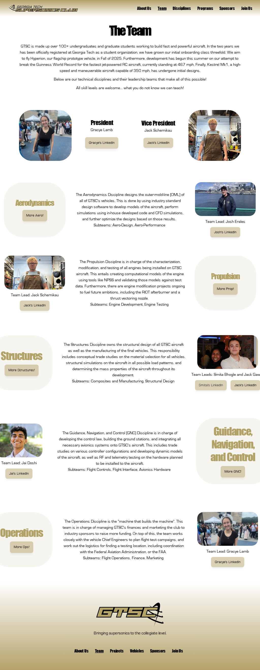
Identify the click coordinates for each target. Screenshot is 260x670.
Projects (117, 651)
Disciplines (182, 8)
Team (162, 8)
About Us (144, 8)
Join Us (246, 8)
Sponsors (227, 8)
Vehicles (137, 651)
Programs (205, 8)
